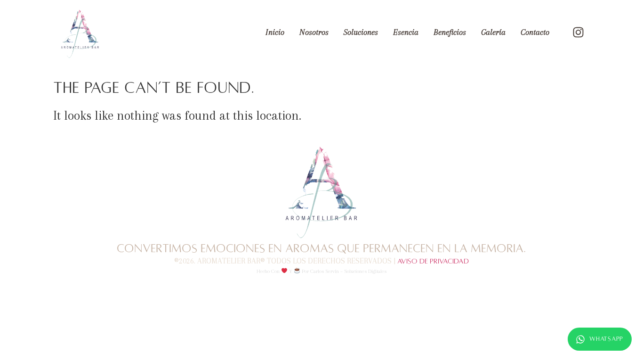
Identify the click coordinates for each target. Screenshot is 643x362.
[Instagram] (578, 32)
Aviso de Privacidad (433, 261)
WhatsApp (606, 339)
